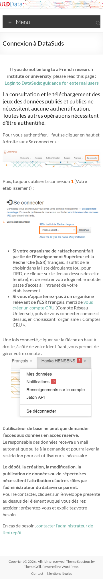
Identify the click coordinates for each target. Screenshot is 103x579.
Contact (37, 573)
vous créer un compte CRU (53, 304)
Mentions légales (59, 573)
